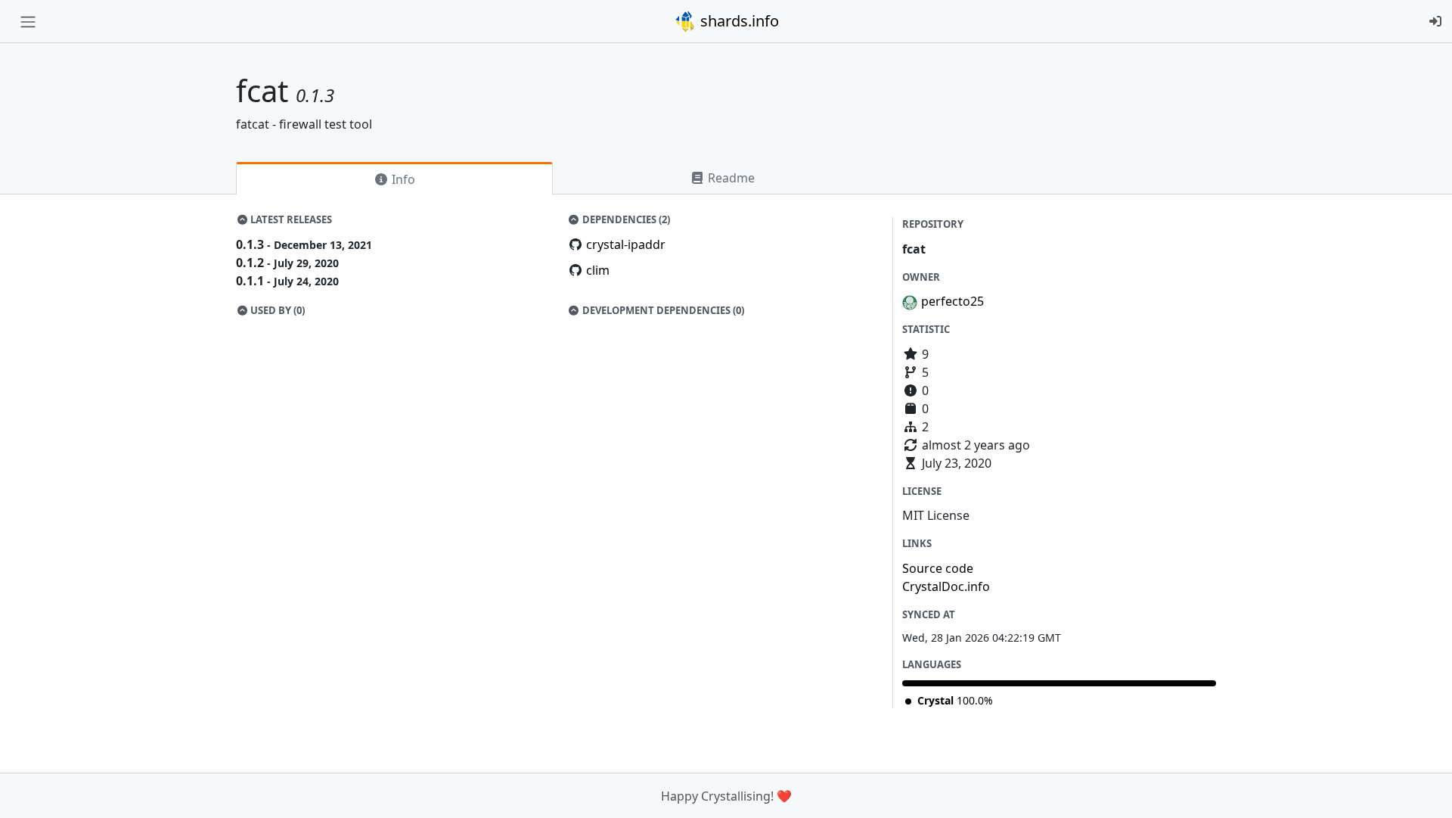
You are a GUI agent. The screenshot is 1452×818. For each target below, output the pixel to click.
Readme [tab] (730, 178)
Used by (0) (276, 310)
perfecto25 (952, 301)
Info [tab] (402, 179)
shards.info (738, 21)
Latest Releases (290, 219)
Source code (937, 568)
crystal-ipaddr (626, 244)
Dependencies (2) (625, 219)
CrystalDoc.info (946, 586)
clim (598, 270)
